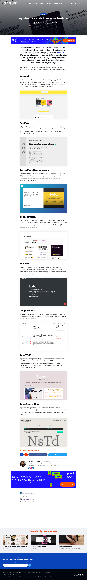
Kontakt (73, 3)
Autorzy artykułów (19, 572)
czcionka (25, 450)
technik (61, 52)
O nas (49, 3)
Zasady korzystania (31, 572)
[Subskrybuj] (29, 565)
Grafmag (11, 574)
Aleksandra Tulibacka (37, 26)
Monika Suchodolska (63, 550)
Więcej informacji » (48, 576)
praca (37, 450)
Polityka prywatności (40, 572)
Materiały (43, 14)
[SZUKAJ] (83, 3)
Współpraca (58, 3)
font (21, 450)
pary (29, 450)
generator (33, 450)
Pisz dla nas (11, 572)
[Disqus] (43, 508)
